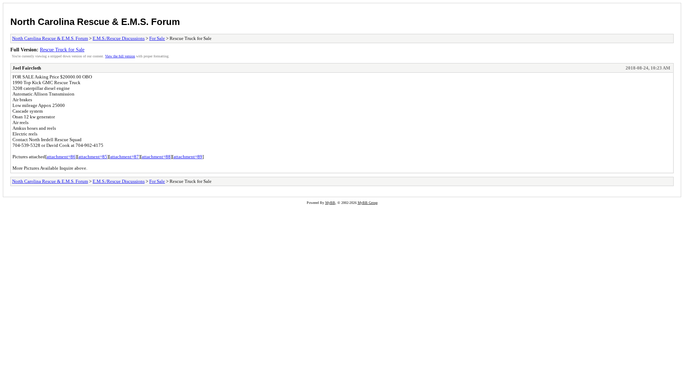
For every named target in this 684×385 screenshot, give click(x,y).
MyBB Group (368, 203)
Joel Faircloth (26, 68)
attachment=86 (61, 156)
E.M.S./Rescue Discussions (119, 38)
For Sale (157, 38)
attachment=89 (187, 156)
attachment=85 (92, 156)
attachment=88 (156, 156)
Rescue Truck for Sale (62, 49)
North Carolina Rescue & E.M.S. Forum (95, 21)
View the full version (120, 56)
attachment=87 (124, 156)
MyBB (330, 203)
